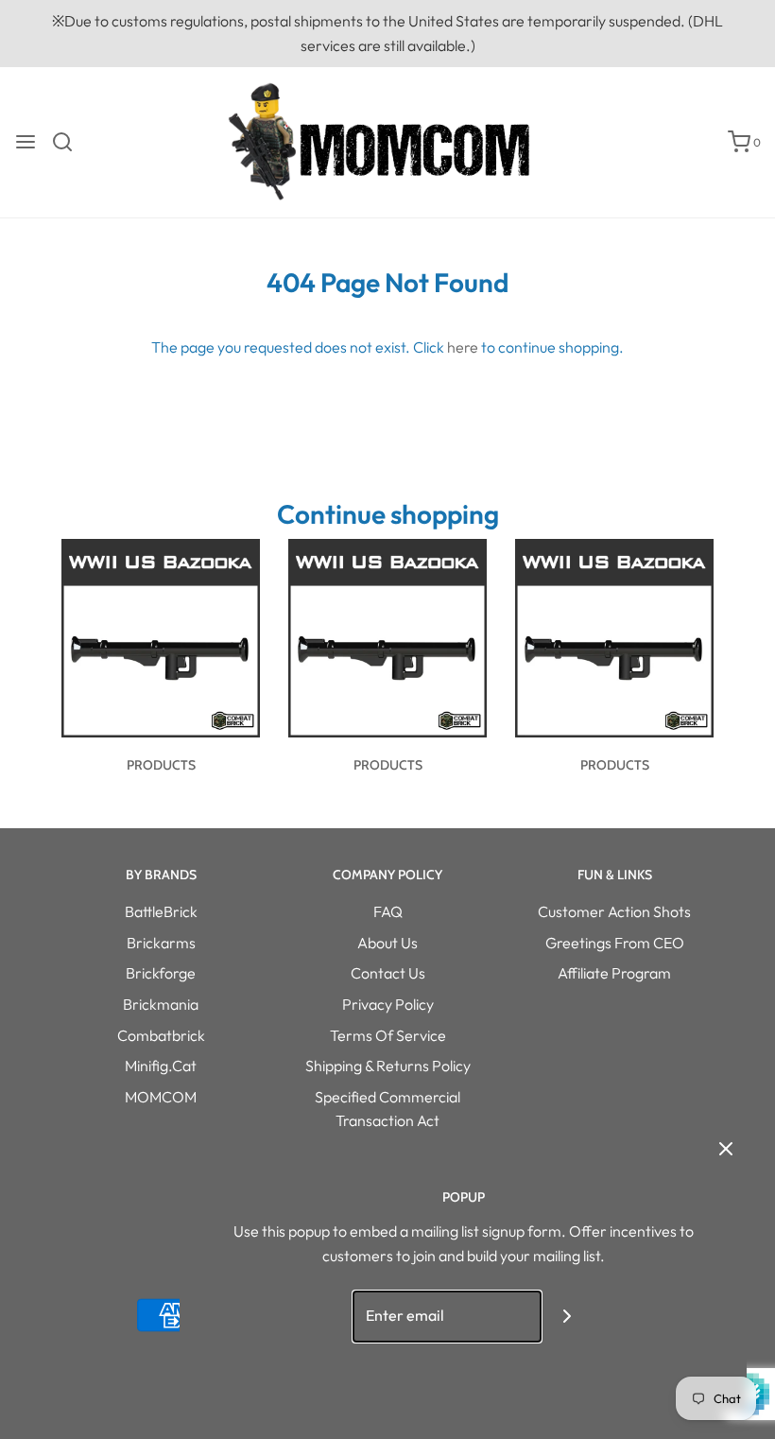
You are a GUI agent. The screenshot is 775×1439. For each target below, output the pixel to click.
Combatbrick (161, 1035)
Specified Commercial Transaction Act (387, 1109)
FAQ (388, 911)
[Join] (568, 1317)
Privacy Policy (388, 1004)
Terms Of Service (388, 1035)
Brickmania (160, 1004)
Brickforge (161, 972)
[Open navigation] (25, 141)
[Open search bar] (69, 141)
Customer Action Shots (614, 911)
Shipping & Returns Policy (388, 1065)
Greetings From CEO (614, 942)
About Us (387, 942)
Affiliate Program (614, 972)
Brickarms (161, 942)
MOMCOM (161, 1096)
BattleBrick (161, 911)
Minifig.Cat (161, 1065)
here (462, 347)
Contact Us (388, 972)
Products (161, 764)
